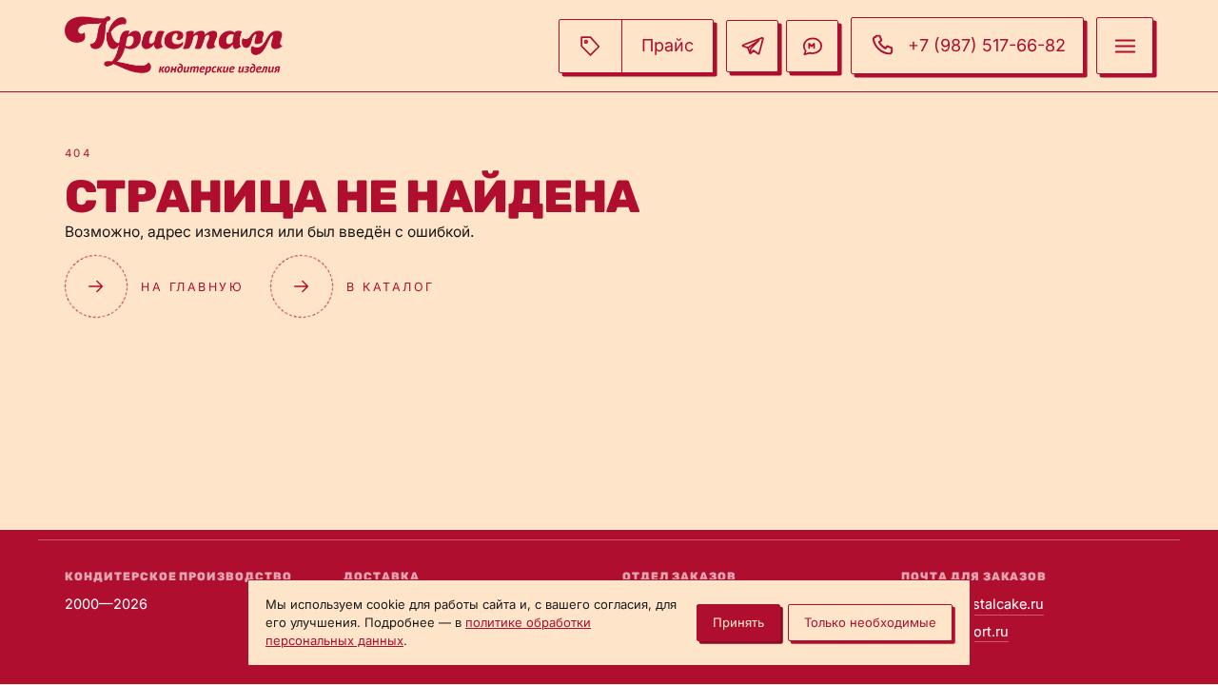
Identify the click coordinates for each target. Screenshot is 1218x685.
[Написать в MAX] (812, 46)
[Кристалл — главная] (174, 45)
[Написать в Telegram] (752, 46)
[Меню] (1124, 45)
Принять (738, 622)
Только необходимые (870, 622)
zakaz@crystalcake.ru (972, 604)
